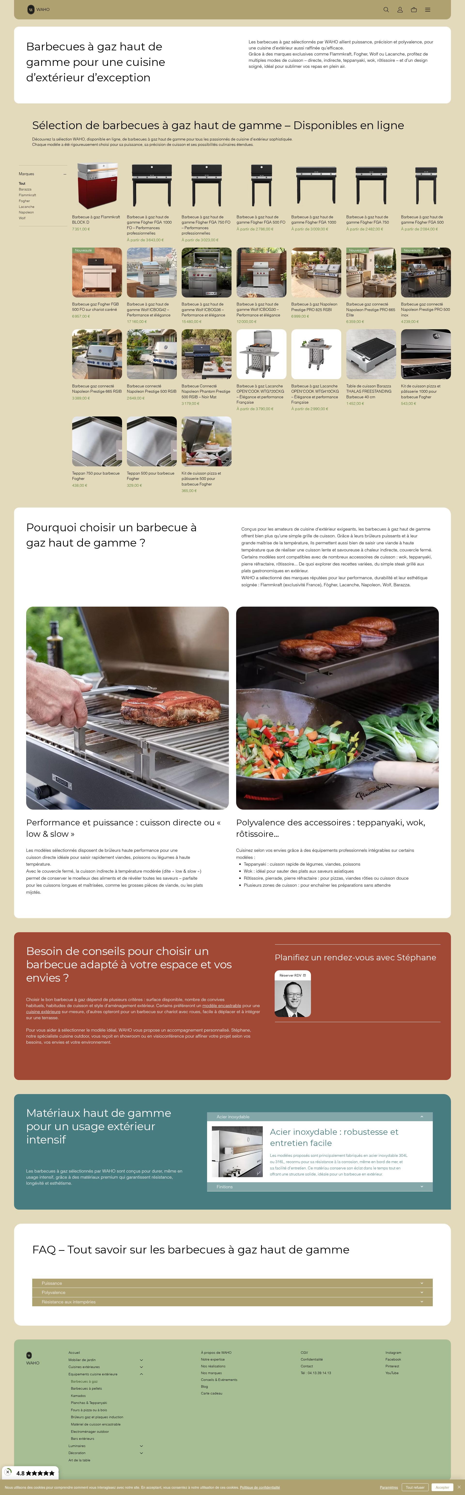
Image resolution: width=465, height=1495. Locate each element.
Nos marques (211, 1373)
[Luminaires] (142, 1446)
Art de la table (79, 1460)
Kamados (78, 1395)
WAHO (43, 9)
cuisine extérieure (43, 1011)
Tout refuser (415, 1487)
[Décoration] (142, 1453)
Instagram (393, 1352)
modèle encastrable (221, 1005)
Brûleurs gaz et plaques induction (97, 1417)
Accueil (74, 1352)
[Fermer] (459, 1487)
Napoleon (26, 212)
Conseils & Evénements (219, 1380)
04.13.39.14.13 (319, 1373)
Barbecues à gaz (84, 1381)
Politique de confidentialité (260, 1487)
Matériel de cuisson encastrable (96, 1424)
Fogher (24, 200)
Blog (204, 1386)
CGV (305, 1352)
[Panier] (414, 10)
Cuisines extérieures (84, 1367)
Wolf (22, 218)
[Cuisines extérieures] (142, 1367)
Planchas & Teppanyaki (89, 1403)
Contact (307, 1366)
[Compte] (400, 10)
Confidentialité (312, 1359)
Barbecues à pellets (86, 1388)
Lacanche (26, 206)
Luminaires (77, 1446)
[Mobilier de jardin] (142, 1360)
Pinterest (392, 1366)
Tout (22, 183)
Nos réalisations (213, 1366)
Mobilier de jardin (82, 1360)
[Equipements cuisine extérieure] (142, 1374)
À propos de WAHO (216, 1352)
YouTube (392, 1373)
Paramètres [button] (389, 1487)
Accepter (442, 1487)
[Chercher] (386, 10)
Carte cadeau (211, 1393)
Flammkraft (27, 195)
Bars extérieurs (82, 1438)
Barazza (25, 189)
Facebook (393, 1359)
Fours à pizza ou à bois (89, 1410)
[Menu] (428, 10)
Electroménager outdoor (90, 1431)
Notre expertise (213, 1359)
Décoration (77, 1453)
